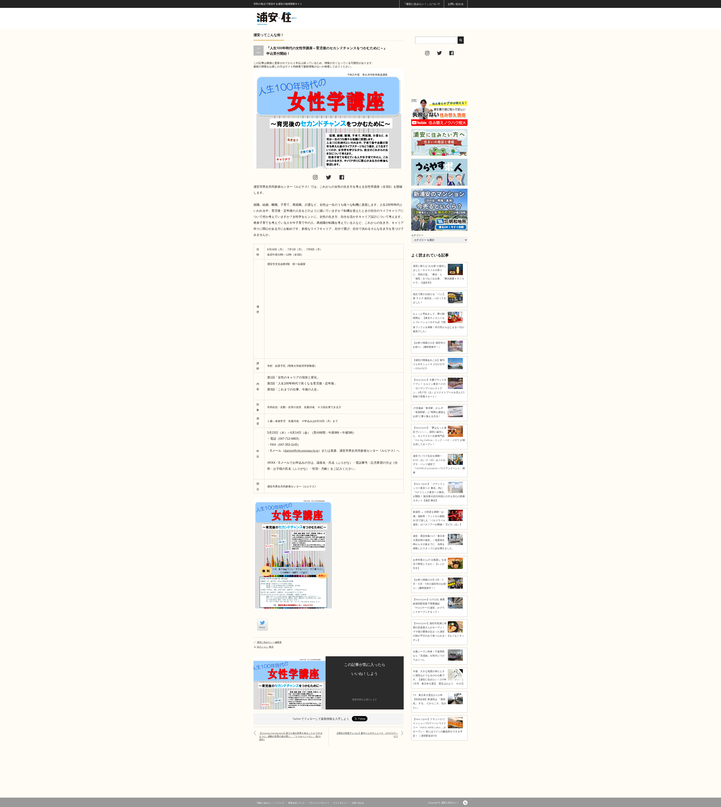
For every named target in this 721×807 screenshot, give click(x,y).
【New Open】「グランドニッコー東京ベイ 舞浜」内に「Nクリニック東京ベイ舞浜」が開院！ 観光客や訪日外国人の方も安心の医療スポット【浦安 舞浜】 (439, 492)
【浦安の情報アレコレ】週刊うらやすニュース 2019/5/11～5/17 (367, 735)
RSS (465, 802)
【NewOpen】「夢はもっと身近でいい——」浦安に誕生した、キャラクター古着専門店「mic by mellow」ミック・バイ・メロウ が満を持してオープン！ (439, 436)
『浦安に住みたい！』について (421, 4)
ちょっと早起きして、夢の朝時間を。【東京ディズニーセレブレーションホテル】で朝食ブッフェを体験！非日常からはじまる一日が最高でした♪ (438, 322)
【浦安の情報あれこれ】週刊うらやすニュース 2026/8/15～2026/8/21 (429, 364)
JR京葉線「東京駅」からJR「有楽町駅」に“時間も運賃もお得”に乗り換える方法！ (429, 412)
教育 (271, 646)
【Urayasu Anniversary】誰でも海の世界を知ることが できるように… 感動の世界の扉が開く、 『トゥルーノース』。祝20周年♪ (290, 736)
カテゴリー (417, 235)
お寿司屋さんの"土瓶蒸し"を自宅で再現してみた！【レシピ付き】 (429, 564)
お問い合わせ (456, 4)
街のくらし (262, 646)
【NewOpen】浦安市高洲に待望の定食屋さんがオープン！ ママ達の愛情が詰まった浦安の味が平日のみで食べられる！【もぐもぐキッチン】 (438, 631)
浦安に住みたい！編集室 (269, 642)
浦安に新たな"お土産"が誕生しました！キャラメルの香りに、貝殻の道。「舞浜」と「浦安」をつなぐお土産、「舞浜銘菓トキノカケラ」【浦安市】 (438, 274)
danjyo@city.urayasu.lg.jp (301, 450)
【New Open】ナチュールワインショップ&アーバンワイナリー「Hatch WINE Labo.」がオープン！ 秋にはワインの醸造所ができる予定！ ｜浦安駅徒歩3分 (437, 727)
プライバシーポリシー (319, 803)
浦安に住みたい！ (450, 802)
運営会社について (296, 803)
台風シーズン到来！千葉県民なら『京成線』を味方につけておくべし (429, 655)
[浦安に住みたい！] (293, 18)
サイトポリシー (340, 803)
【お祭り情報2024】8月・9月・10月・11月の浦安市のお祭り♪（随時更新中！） (429, 583)
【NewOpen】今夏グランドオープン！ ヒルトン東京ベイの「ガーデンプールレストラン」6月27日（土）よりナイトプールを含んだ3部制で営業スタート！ (439, 388)
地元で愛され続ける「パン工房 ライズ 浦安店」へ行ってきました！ (429, 298)
